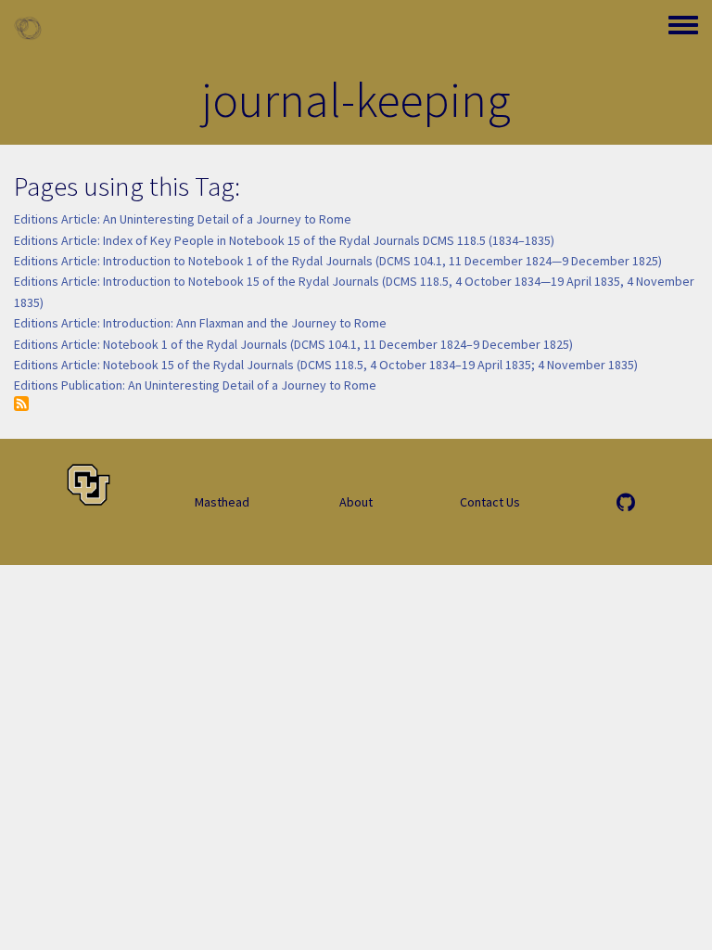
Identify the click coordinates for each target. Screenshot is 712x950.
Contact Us (490, 502)
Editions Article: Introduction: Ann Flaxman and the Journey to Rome (200, 323)
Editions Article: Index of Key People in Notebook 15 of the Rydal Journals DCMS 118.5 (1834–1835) (284, 240)
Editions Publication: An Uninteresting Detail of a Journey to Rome (195, 385)
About (356, 502)
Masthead (222, 502)
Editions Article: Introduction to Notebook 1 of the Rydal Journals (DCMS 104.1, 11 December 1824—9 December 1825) (338, 260)
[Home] (28, 28)
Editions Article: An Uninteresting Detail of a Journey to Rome (182, 219)
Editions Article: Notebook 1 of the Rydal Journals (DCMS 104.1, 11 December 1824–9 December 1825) (293, 344)
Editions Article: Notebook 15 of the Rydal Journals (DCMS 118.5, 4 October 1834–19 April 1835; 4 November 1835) (326, 364)
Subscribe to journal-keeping (21, 403)
